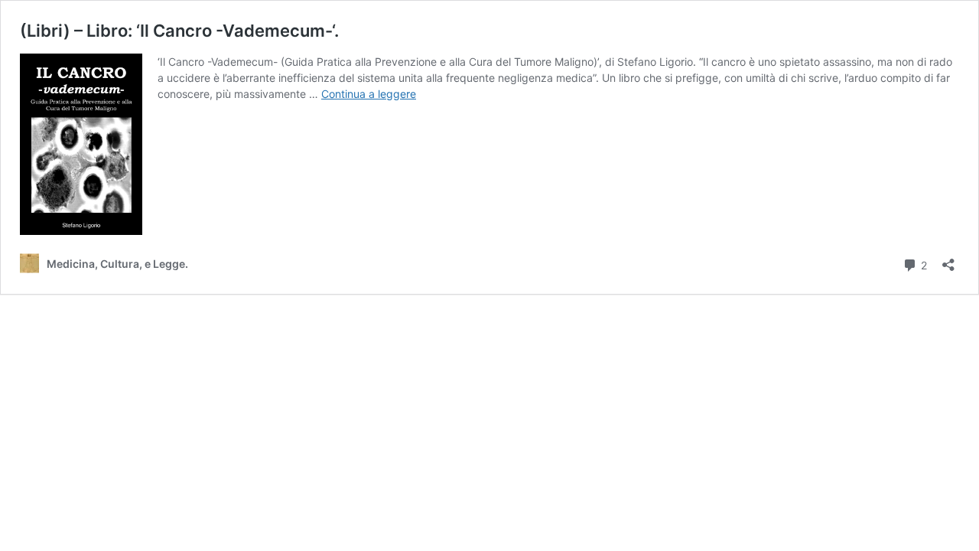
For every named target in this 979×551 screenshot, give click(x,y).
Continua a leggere (368, 93)
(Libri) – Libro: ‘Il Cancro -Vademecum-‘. (179, 31)
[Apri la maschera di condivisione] (948, 260)
